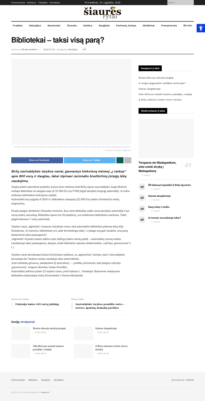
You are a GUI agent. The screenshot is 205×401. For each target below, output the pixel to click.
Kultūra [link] (87, 25)
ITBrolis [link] (189, 380)
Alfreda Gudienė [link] (29, 49)
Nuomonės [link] (54, 25)
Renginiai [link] (104, 25)
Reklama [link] (31, 2)
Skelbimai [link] (149, 25)
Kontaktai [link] (54, 2)
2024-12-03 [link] (49, 49)
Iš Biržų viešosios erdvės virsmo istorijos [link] (160, 99)
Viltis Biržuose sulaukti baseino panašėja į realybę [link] (48, 347)
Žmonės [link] (72, 25)
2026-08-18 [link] (40, 332)
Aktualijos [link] (35, 25)
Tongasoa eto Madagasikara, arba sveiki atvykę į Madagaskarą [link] (157, 166)
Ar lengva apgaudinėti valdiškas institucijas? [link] (162, 83)
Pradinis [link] (17, 25)
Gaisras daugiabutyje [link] (106, 328)
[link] (201, 28)
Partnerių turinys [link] (126, 25)
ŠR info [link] (187, 25)
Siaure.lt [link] (45, 392)
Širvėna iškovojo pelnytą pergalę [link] (49, 328)
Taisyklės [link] (43, 2)
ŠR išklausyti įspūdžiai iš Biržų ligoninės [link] (169, 185)
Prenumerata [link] (18, 2)
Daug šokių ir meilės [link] (158, 206)
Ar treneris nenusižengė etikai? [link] (164, 217)
